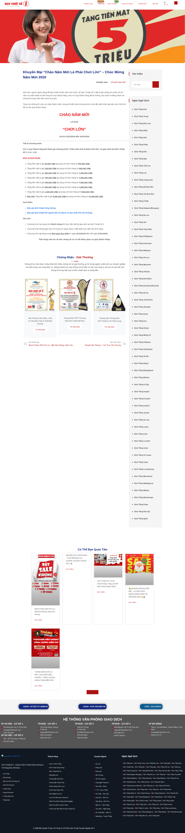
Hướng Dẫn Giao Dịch (56, 779)
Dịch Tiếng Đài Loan (142, 123)
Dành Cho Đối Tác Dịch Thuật (58, 805)
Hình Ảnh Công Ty (8, 785)
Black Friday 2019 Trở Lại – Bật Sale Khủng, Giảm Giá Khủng (45, 611)
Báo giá (101, 2)
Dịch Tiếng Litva (140, 434)
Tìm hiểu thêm (40, 330)
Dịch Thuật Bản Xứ (55, 771)
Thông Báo (6, 800)
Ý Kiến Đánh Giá (8, 796)
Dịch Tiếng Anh (140, 109)
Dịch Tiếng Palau (141, 504)
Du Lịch (98, 764)
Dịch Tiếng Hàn (140, 137)
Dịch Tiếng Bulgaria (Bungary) (146, 208)
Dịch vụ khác (127, 4)
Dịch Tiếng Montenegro (143, 497)
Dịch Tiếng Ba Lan (141, 215)
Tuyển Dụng (7, 789)
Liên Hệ (155, 4)
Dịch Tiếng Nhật (140, 130)
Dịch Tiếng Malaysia (142, 250)
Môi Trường (99, 775)
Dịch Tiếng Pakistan (142, 342)
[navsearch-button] (176, 2)
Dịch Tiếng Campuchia (143, 180)
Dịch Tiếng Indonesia (142, 243)
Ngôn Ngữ (142, 4)
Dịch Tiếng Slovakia (142, 307)
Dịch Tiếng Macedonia (143, 476)
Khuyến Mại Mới (118, 82)
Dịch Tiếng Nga (140, 159)
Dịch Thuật (113, 2)
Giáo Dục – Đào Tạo (102, 797)
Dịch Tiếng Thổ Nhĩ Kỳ (143, 300)
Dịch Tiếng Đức (140, 152)
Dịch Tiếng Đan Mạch (143, 279)
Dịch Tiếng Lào (140, 173)
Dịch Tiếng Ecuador (142, 399)
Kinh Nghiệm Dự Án (55, 794)
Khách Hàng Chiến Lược (57, 786)
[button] (92, 692)
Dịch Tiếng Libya (141, 462)
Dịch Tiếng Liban (141, 448)
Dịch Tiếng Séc (140, 222)
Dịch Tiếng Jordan (141, 413)
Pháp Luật (99, 767)
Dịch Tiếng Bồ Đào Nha (143, 187)
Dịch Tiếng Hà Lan (141, 257)
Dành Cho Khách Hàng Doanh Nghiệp (61, 801)
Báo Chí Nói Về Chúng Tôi (11, 781)
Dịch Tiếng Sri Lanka (142, 455)
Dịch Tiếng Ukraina (142, 272)
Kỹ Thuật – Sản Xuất (102, 794)
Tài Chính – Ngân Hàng (103, 809)
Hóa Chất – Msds (101, 786)
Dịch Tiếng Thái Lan (142, 166)
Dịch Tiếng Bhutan (141, 377)
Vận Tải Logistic (101, 779)
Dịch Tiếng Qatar (141, 519)
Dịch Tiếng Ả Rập (141, 201)
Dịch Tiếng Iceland (141, 406)
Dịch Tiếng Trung (141, 116)
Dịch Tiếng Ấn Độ (141, 356)
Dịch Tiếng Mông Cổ (142, 335)
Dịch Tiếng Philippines (143, 236)
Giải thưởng (7, 777)
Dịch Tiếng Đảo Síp (142, 511)
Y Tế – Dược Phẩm (102, 790)
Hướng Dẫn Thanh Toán (56, 782)
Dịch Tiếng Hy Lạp (141, 420)
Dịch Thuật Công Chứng (56, 767)
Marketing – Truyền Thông (104, 816)
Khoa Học (99, 771)
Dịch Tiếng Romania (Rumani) (146, 286)
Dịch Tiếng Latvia (141, 427)
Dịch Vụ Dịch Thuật (55, 764)
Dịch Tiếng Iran (140, 321)
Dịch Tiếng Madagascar (143, 483)
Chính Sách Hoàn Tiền (56, 790)
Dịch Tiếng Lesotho (142, 441)
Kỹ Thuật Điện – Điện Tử (103, 812)
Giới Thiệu (6, 774)
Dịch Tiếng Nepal (141, 363)
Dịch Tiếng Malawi (141, 490)
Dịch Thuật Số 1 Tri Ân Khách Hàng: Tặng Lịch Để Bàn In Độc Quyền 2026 (107, 583)
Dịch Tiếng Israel (141, 314)
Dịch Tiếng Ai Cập (141, 384)
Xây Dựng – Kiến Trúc (103, 801)
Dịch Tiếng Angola (141, 391)
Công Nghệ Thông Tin (102, 782)
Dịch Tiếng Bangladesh (143, 370)
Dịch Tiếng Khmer (141, 328)
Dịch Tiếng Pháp (141, 145)
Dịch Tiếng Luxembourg (144, 469)
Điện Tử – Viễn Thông (102, 805)
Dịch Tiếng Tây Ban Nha (144, 194)
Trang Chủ (88, 4)
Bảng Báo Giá (53, 775)
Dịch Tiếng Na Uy (141, 293)
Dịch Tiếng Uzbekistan (143, 349)
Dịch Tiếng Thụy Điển (143, 229)
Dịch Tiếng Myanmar (142, 264)
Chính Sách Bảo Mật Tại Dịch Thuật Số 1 (62, 809)
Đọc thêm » (39, 620)
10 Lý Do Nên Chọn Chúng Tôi (58, 797)
